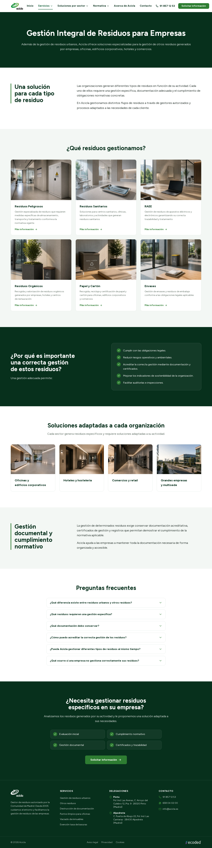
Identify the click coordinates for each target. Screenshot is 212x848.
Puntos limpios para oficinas (75, 814)
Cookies (120, 842)
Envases (150, 286)
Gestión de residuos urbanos (75, 798)
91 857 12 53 (167, 5)
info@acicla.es (170, 809)
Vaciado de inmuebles (71, 819)
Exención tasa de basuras (73, 824)
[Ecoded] (193, 842)
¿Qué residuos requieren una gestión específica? (81, 614)
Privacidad (106, 842)
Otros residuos (68, 803)
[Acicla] (17, 6)
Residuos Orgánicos (29, 286)
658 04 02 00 (170, 803)
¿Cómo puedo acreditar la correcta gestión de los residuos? (88, 637)
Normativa (99, 5)
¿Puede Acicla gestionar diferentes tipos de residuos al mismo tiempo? (95, 649)
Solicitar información (194, 5)
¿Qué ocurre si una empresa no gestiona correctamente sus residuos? (94, 660)
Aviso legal (92, 842)
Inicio (30, 5)
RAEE (148, 206)
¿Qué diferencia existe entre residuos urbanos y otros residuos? (91, 602)
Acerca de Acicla (124, 5)
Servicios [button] (44, 5)
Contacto (146, 5)
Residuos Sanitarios (93, 206)
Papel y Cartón (90, 286)
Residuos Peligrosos (29, 206)
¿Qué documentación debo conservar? (74, 625)
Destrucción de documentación (77, 808)
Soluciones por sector (71, 5)
